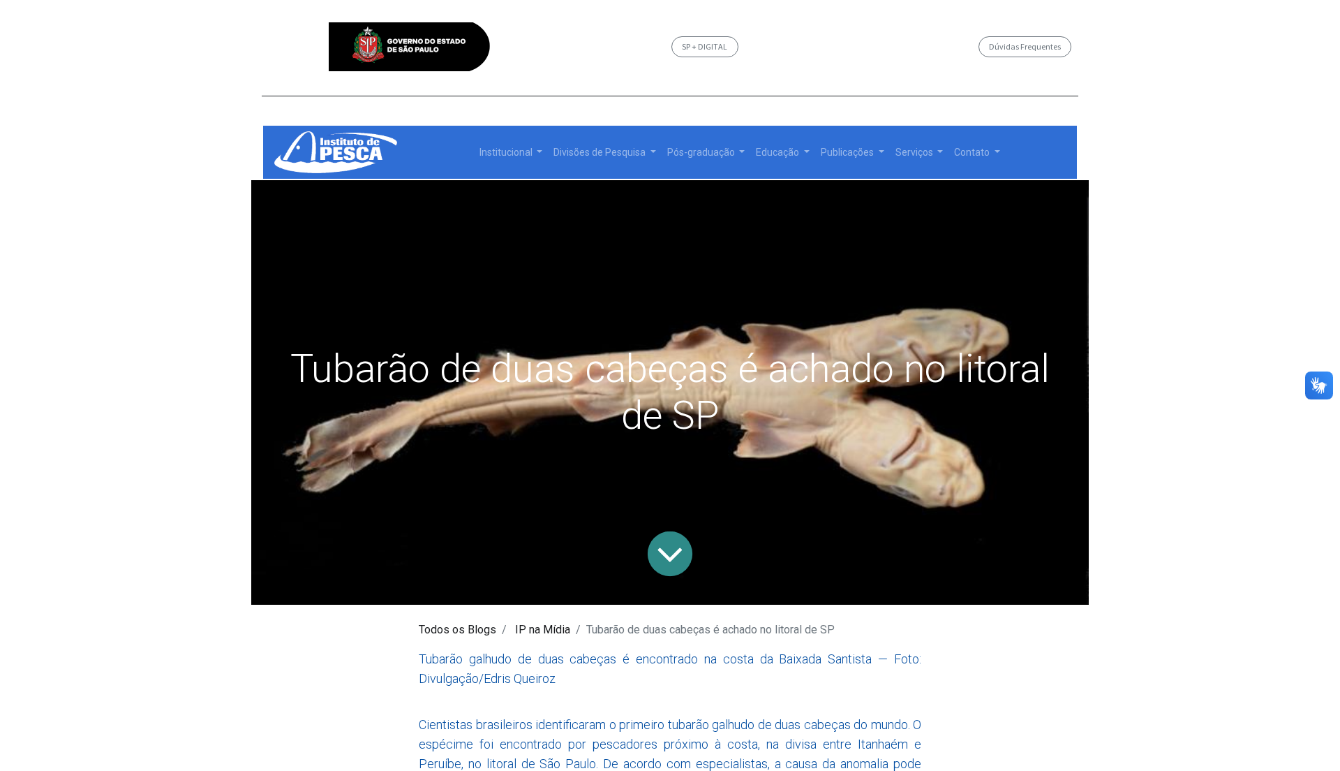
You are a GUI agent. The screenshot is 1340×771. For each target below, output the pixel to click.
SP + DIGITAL (704, 46)
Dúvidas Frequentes (1025, 46)
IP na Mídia (542, 629)
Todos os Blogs (457, 629)
